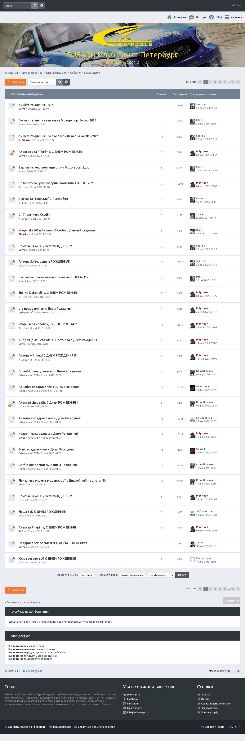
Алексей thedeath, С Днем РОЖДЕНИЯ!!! (48, 402)
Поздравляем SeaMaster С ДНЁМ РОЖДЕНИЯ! (53, 543)
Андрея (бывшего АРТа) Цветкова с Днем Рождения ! (59, 340)
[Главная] (122, 44)
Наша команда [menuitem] (62, 726)
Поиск (34, 5)
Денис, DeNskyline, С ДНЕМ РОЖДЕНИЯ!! (48, 292)
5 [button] (224, 82)
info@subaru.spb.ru (138, 712)
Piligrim (26, 140)
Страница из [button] (200, 82)
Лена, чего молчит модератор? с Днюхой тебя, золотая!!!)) (63, 480)
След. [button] (238, 82)
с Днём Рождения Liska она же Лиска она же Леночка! (59, 136)
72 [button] (233, 82)
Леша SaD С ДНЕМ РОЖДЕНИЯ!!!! (43, 511)
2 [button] (210, 82)
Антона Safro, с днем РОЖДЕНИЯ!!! (44, 261)
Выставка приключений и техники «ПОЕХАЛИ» (53, 277)
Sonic (22, 343)
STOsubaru (203, 417)
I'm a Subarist (134, 708)
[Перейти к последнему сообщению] (205, 104)
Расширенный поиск (41, 5)
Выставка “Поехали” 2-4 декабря (43, 198)
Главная (183, 17)
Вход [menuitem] (239, 5)
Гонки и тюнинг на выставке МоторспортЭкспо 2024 (57, 120)
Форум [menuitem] (204, 17)
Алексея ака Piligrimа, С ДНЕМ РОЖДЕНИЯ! (50, 151)
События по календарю (25, 94)
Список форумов (31, 671)
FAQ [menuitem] (222, 17)
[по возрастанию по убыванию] (162, 574)
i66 (198, 230)
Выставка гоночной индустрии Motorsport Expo (54, 167)
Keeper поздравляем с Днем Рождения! (48, 433)
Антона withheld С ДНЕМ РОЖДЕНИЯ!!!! (48, 355)
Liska (24, 187)
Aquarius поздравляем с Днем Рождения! (49, 386)
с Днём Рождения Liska (36, 105)
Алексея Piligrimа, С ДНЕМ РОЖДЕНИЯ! (48, 527)
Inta (21, 124)
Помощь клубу (209, 712)
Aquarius (201, 386)
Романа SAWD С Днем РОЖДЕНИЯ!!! (45, 246)
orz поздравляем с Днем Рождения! (45, 308)
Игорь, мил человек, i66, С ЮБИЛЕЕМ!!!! (48, 324)
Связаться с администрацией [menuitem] (96, 726)
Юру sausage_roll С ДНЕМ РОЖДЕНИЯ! (47, 558)
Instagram (133, 703)
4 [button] (220, 82)
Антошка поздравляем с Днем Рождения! (50, 418)
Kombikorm (203, 371)
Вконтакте (133, 694)
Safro (22, 108)
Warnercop (202, 558)
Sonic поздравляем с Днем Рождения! (47, 449)
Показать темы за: (67, 574)
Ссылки (236, 17)
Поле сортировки (108, 574)
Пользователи (209, 708)
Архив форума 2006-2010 (215, 703)
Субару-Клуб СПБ (29, 312)
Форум (205, 699)
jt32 (198, 542)
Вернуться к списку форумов (24, 602)
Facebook (132, 699)
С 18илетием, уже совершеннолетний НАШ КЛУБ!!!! (56, 183)
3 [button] (215, 82)
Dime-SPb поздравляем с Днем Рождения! (50, 371)
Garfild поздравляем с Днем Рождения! (48, 465)
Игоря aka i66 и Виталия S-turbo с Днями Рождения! (57, 230)
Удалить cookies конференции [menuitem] (27, 726)
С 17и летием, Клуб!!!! (34, 214)
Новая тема (17, 82)
